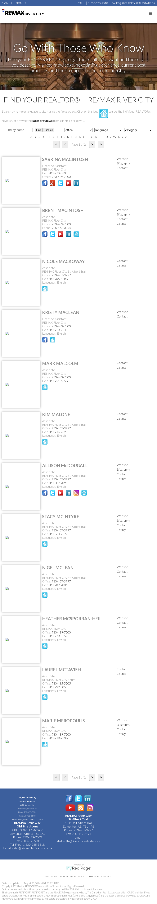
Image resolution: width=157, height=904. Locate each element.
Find (38, 130)
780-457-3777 (61, 275)
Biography (123, 163)
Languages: (49, 282)
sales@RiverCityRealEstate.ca (32, 848)
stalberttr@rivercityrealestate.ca (78, 841)
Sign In (7, 3)
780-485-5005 (61, 683)
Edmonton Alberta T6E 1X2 (27, 833)
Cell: (45, 173)
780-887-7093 (58, 483)
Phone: (47, 227)
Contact (122, 168)
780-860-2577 (58, 534)
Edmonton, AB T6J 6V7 (27, 808)
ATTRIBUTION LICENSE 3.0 (98, 876)
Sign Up (21, 3)
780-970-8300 (58, 173)
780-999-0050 (58, 687)
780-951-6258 (58, 381)
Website (122, 158)
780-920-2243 (58, 330)
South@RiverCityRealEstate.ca (30, 819)
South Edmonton (27, 801)
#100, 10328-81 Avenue (27, 830)
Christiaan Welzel (67, 876)
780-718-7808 (58, 738)
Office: (47, 176)
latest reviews (42, 120)
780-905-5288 (58, 278)
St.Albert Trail (78, 819)
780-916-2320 (58, 432)
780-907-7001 (58, 585)
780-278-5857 (58, 636)
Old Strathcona (27, 826)
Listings (121, 223)
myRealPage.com (79, 868)
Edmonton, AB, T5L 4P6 (78, 826)
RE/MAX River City (27, 797)
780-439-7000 (61, 176)
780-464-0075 (61, 227)
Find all (49, 130)
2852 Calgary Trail (27, 805)
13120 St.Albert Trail (78, 823)
